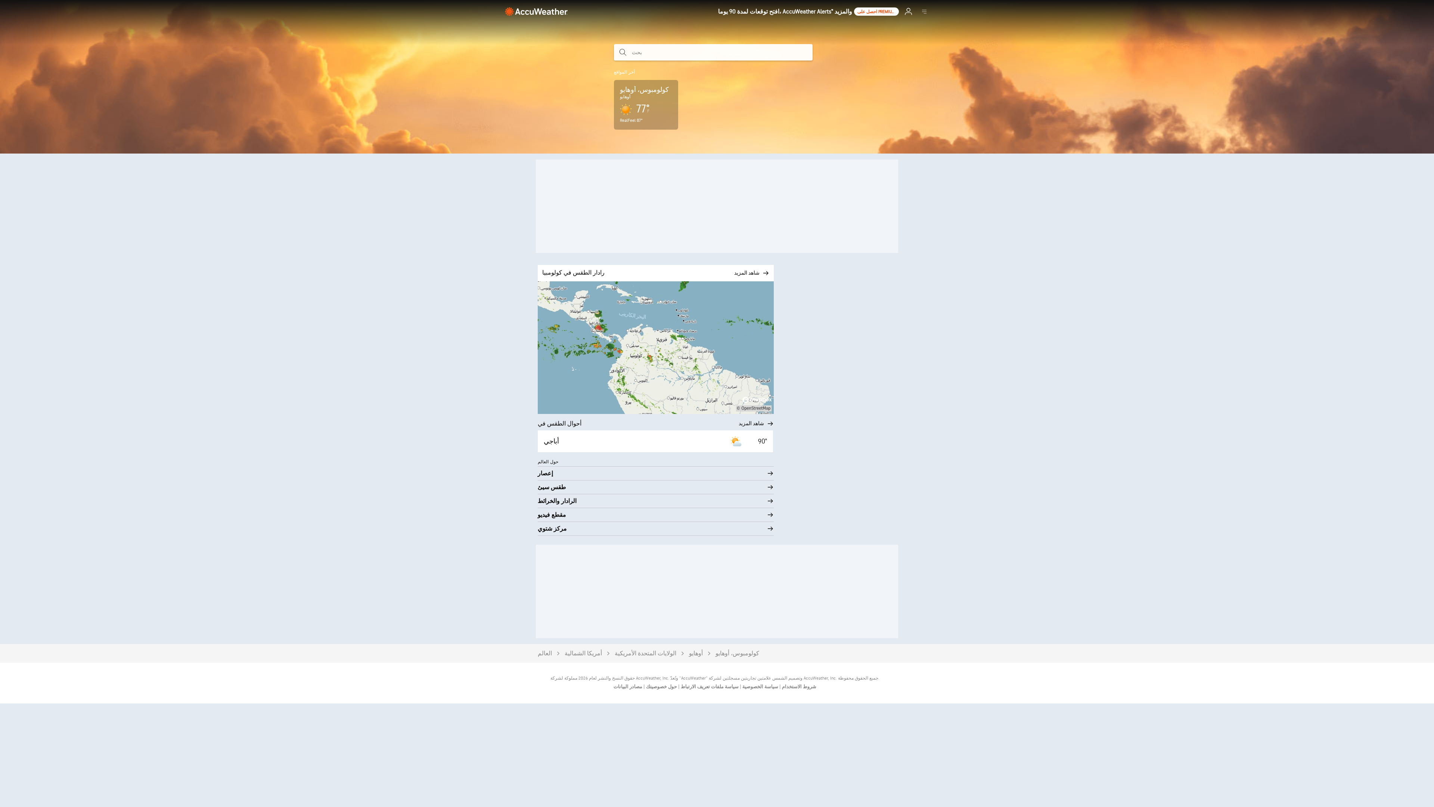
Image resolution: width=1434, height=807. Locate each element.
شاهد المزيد (751, 423)
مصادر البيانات (628, 687)
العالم (545, 653)
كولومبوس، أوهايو (737, 653)
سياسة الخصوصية (759, 687)
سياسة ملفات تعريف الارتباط (709, 687)
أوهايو (696, 653)
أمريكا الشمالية (583, 653)
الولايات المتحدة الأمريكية (645, 653)
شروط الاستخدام (798, 687)
